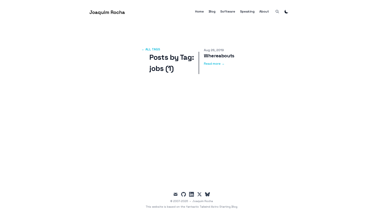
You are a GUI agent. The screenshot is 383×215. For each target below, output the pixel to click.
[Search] (277, 11)
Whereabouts (219, 56)
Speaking (247, 12)
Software (227, 12)
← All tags (150, 49)
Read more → (214, 64)
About (264, 12)
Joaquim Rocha (202, 201)
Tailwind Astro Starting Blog (218, 206)
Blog (212, 12)
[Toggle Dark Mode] (286, 11)
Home (199, 12)
